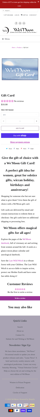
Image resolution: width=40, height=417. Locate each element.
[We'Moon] (20, 30)
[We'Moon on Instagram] (20, 23)
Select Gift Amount (7, 110)
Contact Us (20, 335)
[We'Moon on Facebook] (16, 23)
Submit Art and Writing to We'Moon (20, 339)
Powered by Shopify (27, 399)
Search (20, 327)
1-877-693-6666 (8, 15)
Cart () (25, 15)
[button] (7, 101)
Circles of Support (20, 393)
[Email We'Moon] (24, 23)
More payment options (20, 142)
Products (19, 47)
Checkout (32, 15)
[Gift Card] (20, 70)
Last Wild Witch (16, 260)
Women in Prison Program (20, 382)
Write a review (20, 298)
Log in (17, 15)
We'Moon (15, 399)
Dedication (20, 387)
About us (20, 331)
